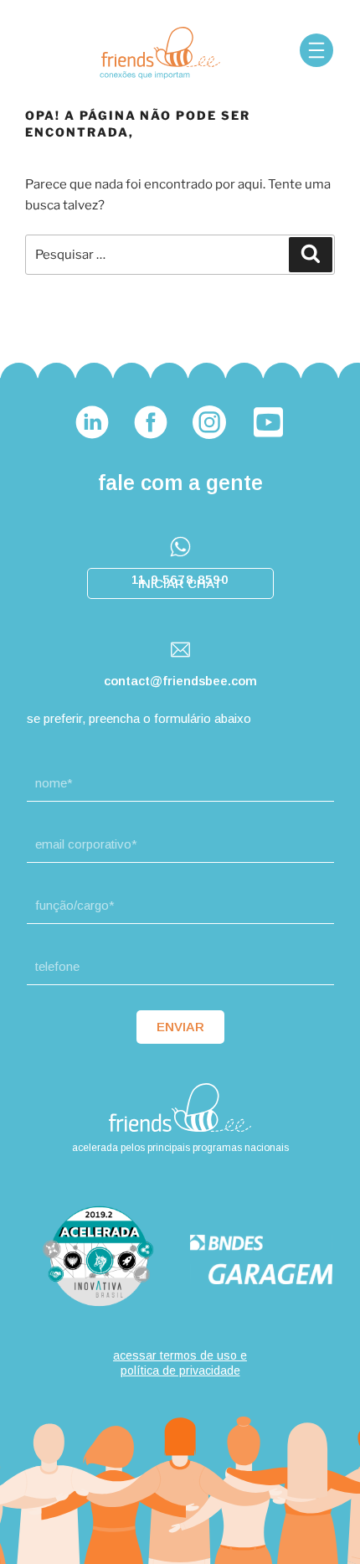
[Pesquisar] (310, 254)
